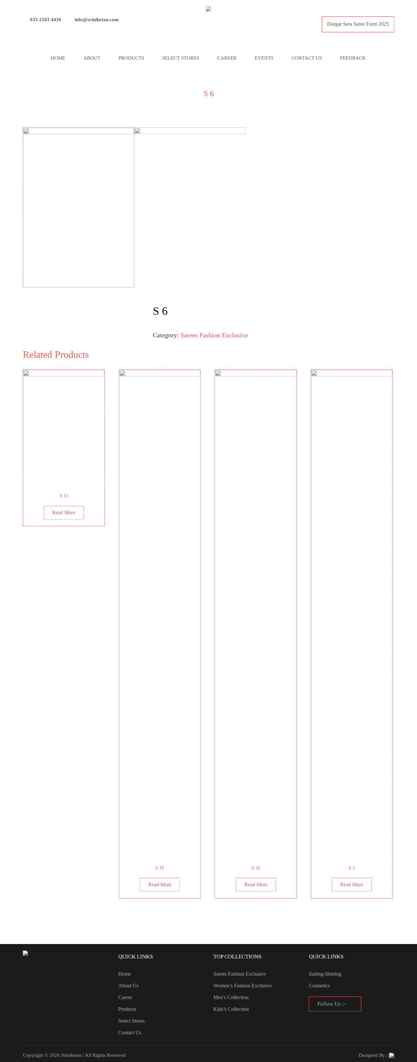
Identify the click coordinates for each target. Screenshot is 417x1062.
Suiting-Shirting (325, 974)
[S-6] (78, 207)
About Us (128, 985)
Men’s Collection (231, 997)
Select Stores (180, 58)
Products (131, 58)
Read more (63, 512)
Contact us (307, 58)
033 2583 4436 (45, 19)
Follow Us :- (332, 1004)
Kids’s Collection (231, 1009)
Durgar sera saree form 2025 (358, 24)
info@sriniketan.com (97, 19)
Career (227, 58)
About (91, 58)
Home (58, 58)
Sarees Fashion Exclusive (214, 335)
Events (264, 58)
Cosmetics (319, 985)
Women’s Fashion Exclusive (242, 985)
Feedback (353, 58)
